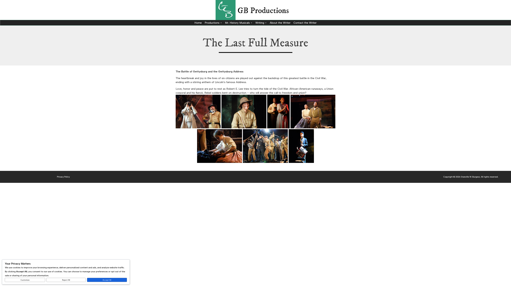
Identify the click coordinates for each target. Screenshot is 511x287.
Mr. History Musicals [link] (237, 23)
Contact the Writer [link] (305, 23)
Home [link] (198, 23)
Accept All (107, 280)
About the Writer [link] (280, 23)
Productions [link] (212, 23)
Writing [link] (259, 23)
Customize (25, 280)
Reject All (66, 280)
